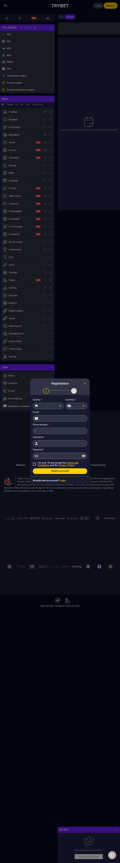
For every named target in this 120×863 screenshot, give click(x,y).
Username (39, 437)
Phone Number (41, 424)
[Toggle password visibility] (83, 456)
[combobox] (48, 405)
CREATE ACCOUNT (60, 471)
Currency (71, 399)
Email (36, 412)
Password (38, 449)
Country (37, 399)
